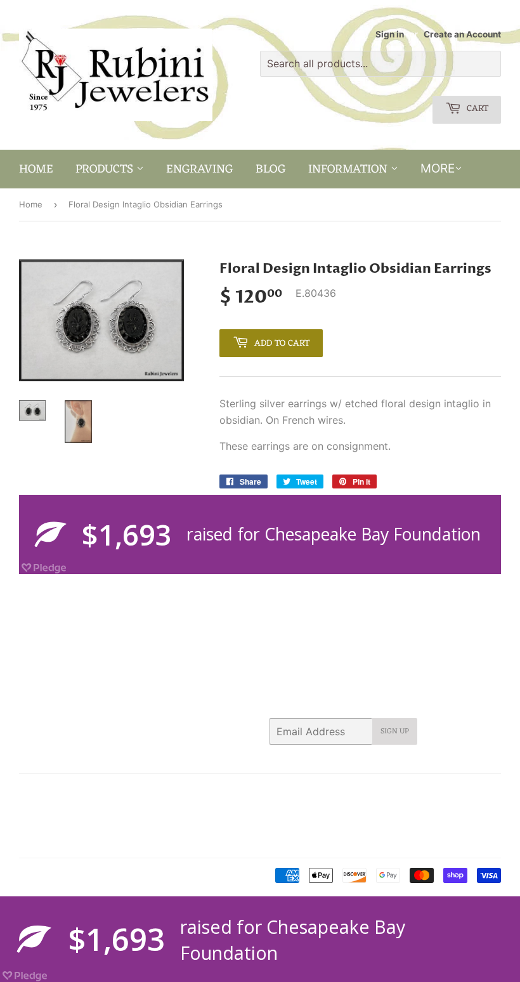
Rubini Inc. (72, 876)
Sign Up (394, 731)
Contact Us (131, 792)
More (437, 168)
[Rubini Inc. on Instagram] (443, 791)
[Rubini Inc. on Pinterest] (393, 791)
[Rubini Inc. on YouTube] (488, 791)
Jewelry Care (87, 807)
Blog (271, 169)
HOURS (33, 807)
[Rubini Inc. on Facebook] (370, 791)
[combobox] (380, 64)
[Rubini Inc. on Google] (418, 791)
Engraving (199, 169)
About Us (77, 792)
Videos (120, 840)
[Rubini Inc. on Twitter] (348, 791)
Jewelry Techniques (58, 824)
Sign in (389, 34)
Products (105, 169)
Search (32, 792)
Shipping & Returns (56, 840)
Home (36, 169)
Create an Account (462, 34)
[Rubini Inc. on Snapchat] (465, 791)
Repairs (125, 824)
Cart (476, 109)
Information (349, 169)
